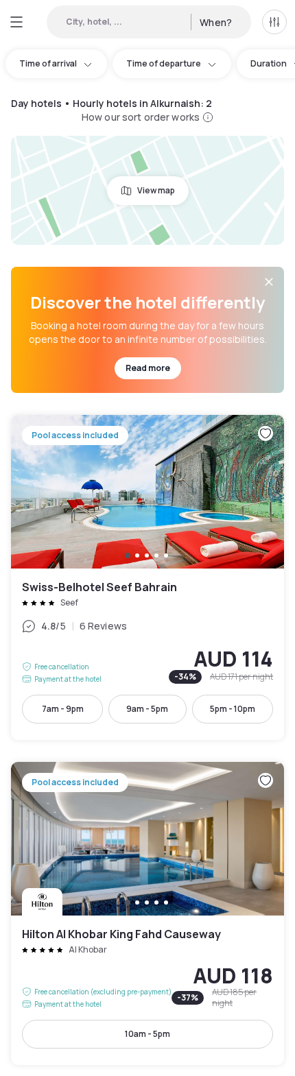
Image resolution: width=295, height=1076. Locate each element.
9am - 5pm (147, 709)
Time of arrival (48, 63)
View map (156, 190)
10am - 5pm (147, 1034)
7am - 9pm (63, 709)
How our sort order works (141, 116)
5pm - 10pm (232, 709)
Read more (148, 368)
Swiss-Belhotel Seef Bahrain (147, 577)
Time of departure (163, 63)
